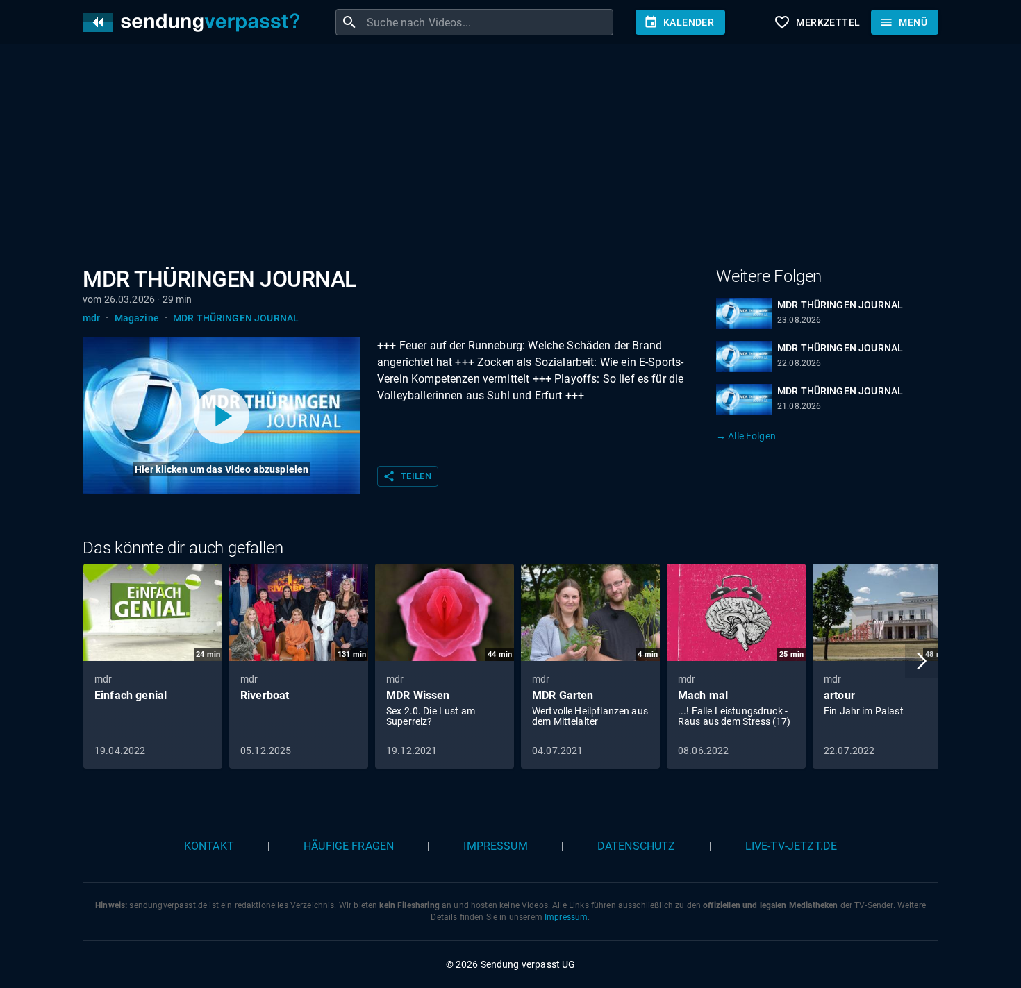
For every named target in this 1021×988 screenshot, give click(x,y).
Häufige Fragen (349, 846)
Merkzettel (817, 22)
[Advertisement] (499, 158)
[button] (921, 661)
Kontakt (209, 846)
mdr (91, 318)
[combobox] (488, 22)
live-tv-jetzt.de (791, 846)
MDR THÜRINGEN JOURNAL (236, 318)
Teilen (407, 476)
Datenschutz (636, 846)
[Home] (194, 22)
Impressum (495, 846)
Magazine (137, 318)
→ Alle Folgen (746, 436)
